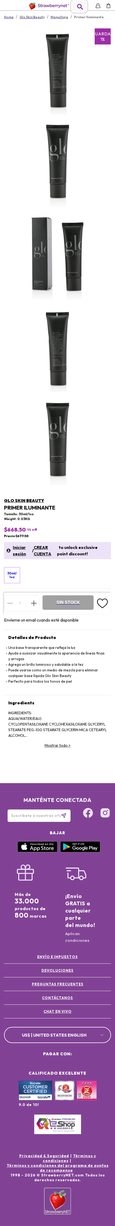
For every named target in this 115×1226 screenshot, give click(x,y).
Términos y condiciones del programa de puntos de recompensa (58, 1168)
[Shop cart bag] (108, 5)
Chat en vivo (58, 1011)
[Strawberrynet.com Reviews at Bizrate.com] (35, 1099)
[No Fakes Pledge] (87, 1096)
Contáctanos (57, 998)
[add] (34, 603)
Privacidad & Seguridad (44, 1155)
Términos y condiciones (69, 1158)
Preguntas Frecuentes (57, 984)
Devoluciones (57, 970)
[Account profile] (98, 5)
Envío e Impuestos (57, 957)
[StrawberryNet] (48, 5)
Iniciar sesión (19, 550)
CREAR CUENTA (42, 550)
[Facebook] (88, 813)
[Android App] (80, 851)
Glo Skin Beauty (24, 500)
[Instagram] (105, 813)
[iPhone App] (37, 851)
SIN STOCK (68, 602)
